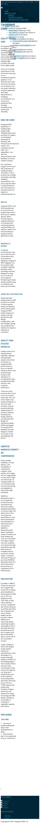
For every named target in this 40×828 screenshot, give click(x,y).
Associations (17, 50)
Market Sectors (10, 13)
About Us (8, 28)
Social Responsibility (16, 52)
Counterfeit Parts (18, 56)
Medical (11, 16)
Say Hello (16, 26)
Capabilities (13, 35)
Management (13, 30)
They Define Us (29, 33)
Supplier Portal (8, 817)
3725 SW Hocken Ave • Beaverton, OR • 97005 (17, 2)
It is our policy (19, 37)
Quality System (17, 39)
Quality (11, 37)
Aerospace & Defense (16, 18)
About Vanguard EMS (19, 28)
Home (6, 11)
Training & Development (21, 45)
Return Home (13, 11)
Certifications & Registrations (23, 41)
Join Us (12, 24)
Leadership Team (24, 30)
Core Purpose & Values (16, 33)
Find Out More (19, 16)
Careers (7, 24)
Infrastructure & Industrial (19, 20)
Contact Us (9, 26)
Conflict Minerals (18, 58)
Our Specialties (21, 13)
